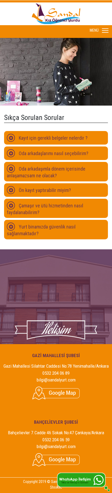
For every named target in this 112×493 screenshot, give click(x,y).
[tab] (56, 138)
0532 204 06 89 (56, 373)
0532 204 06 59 (56, 439)
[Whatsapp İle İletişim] (83, 481)
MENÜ (105, 30)
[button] (56, 137)
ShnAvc (56, 487)
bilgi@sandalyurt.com (56, 380)
